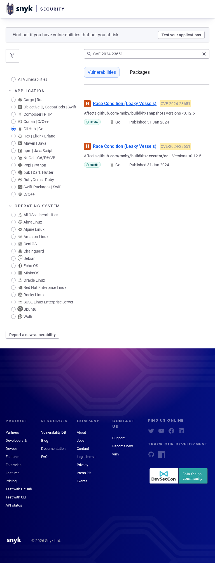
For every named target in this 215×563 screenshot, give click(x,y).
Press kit (84, 473)
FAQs (45, 457)
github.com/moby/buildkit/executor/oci (133, 156)
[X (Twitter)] (151, 432)
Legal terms (86, 457)
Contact (83, 448)
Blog (44, 440)
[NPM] (161, 456)
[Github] (151, 456)
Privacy (82, 465)
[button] (45, 90)
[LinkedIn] (181, 432)
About (81, 432)
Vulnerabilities (102, 72)
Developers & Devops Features (16, 448)
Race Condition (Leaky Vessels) (124, 103)
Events (82, 481)
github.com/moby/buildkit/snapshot (130, 113)
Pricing (11, 481)
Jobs (81, 440)
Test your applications (181, 35)
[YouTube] (161, 432)
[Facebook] (171, 432)
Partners (12, 432)
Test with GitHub (19, 489)
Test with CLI (16, 497)
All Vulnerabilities (32, 79)
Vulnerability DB (53, 432)
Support (118, 438)
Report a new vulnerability (32, 334)
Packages (140, 72)
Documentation (53, 448)
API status (14, 505)
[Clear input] (204, 54)
